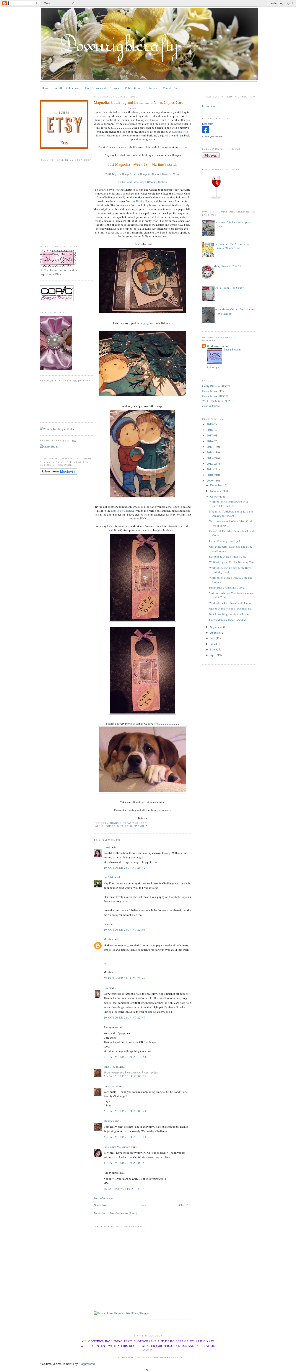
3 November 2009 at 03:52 (125, 1163)
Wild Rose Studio (217, 346)
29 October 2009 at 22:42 (125, 978)
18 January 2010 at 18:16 (124, 1189)
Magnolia (140, 826)
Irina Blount (111, 1067)
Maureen (109, 1121)
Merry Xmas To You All (227, 266)
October (215, 496)
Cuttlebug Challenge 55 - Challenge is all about (143, 174)
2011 (210, 469)
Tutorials (151, 88)
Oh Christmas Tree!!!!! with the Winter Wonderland (231, 246)
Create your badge (212, 136)
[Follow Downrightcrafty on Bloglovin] (58, 473)
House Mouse (210, 391)
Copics (110, 826)
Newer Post (100, 1205)
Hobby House (144, 201)
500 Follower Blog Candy (228, 288)
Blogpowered (87, 1364)
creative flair (209, 406)
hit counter (208, 106)
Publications (132, 88)
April (213, 655)
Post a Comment (103, 1198)
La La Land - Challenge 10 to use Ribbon (142, 182)
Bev (106, 988)
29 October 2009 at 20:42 (125, 867)
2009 (210, 480)
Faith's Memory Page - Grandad (227, 620)
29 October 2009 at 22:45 (125, 1017)
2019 (210, 424)
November (216, 491)
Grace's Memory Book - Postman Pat (230, 608)
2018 (210, 430)
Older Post (185, 1205)
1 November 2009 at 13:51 (125, 1057)
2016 (210, 441)
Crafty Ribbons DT (213, 386)
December (216, 485)
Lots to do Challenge (123, 510)
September (216, 627)
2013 (210, 458)
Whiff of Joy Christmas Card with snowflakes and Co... (228, 503)
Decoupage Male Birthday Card (227, 556)
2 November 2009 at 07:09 (125, 1076)
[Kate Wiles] (205, 132)
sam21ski (109, 877)
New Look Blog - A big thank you (229, 614)
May (213, 649)
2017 (210, 435)
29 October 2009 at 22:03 (125, 929)
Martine (108, 939)
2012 (210, 463)
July (213, 638)
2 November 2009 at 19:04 (125, 1137)
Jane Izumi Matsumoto (117, 1147)
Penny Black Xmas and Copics (227, 587)
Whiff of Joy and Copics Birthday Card (232, 562)
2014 (210, 452)
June (213, 644)
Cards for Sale (171, 88)
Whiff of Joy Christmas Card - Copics (230, 603)
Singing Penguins (232, 349)
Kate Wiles (207, 124)
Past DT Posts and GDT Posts (102, 88)
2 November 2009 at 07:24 (125, 1111)
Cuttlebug (124, 826)
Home (45, 88)
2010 (210, 475)
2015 (210, 447)
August (214, 632)
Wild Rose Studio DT (214, 401)
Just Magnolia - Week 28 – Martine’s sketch (142, 164)
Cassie (107, 847)
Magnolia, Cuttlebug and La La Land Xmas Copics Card (231, 513)
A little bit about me (67, 88)
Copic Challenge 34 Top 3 (224, 541)
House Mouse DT (212, 396)
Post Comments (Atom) (123, 1213)
